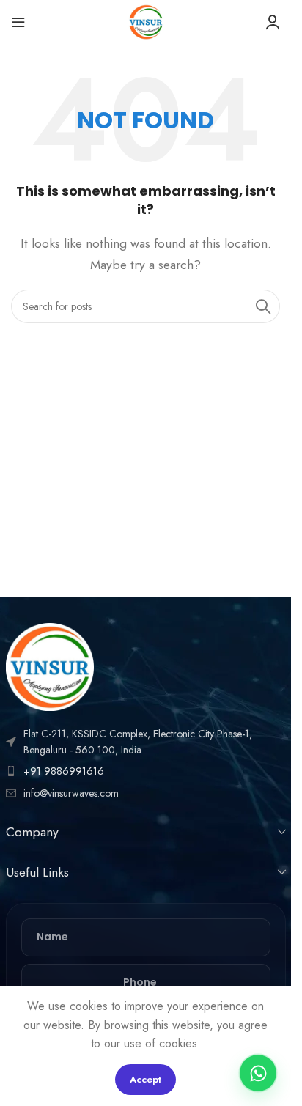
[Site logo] (146, 20)
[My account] (272, 22)
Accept (145, 1079)
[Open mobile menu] (18, 22)
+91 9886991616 (63, 771)
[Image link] (50, 665)
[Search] (263, 306)
